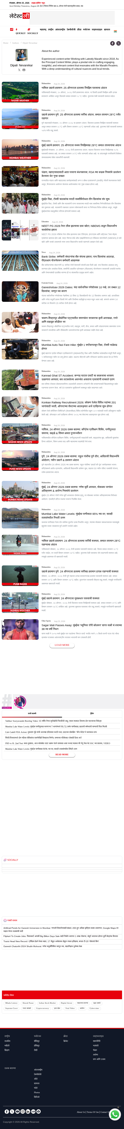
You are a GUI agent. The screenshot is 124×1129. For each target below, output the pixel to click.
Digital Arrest (66, 1003)
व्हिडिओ (36, 1097)
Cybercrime (94, 1008)
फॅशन (95, 1050)
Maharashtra (46, 84)
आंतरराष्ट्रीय (60, 30)
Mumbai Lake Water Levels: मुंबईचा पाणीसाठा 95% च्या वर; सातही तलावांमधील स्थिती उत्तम (41, 749)
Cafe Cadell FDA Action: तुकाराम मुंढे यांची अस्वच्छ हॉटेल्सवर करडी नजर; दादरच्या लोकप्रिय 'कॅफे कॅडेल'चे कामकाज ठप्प (51, 732)
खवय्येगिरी (96, 1041)
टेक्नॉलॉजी (71, 30)
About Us (81, 1112)
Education (45, 222)
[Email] (38, 1111)
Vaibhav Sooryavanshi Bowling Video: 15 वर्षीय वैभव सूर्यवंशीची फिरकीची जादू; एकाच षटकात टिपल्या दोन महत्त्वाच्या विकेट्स (53, 721)
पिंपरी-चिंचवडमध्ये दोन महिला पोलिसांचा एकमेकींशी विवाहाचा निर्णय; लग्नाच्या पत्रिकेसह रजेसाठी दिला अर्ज (43, 738)
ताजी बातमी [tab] (32, 713)
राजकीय (7, 1041)
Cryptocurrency (42, 1008)
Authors (15, 43)
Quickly (21, 33)
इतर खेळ (57, 1008)
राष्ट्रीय (50, 30)
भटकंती (95, 1046)
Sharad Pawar (28, 1003)
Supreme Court (11, 1008)
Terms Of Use (93, 1112)
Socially (32, 33)
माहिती (7, 1046)
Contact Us (105, 1112)
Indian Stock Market (47, 1003)
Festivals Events (47, 283)
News (44, 252)
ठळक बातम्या (10, 1069)
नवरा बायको (27, 1008)
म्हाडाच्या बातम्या (82, 1003)
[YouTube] (17, 1111)
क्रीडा (79, 30)
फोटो (35, 1088)
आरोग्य (82, 1008)
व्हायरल (107, 30)
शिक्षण (7, 1050)
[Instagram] (22, 1111)
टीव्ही (35, 1050)
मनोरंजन (86, 30)
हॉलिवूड (36, 1046)
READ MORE (62, 755)
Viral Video (70, 1008)
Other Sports (46, 621)
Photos (37, 1093)
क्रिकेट (66, 1041)
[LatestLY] (19, 16)
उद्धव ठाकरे (97, 1003)
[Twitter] (118, 43)
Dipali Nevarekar (30, 43)
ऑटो (35, 1079)
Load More (62, 645)
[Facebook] (112, 43)
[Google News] (33, 1111)
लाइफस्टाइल (97, 30)
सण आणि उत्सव (99, 1059)
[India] (115, 31)
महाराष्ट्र (43, 30)
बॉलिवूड (36, 1041)
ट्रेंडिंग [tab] (92, 713)
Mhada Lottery (11, 1003)
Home (5, 43)
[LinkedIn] (28, 1111)
